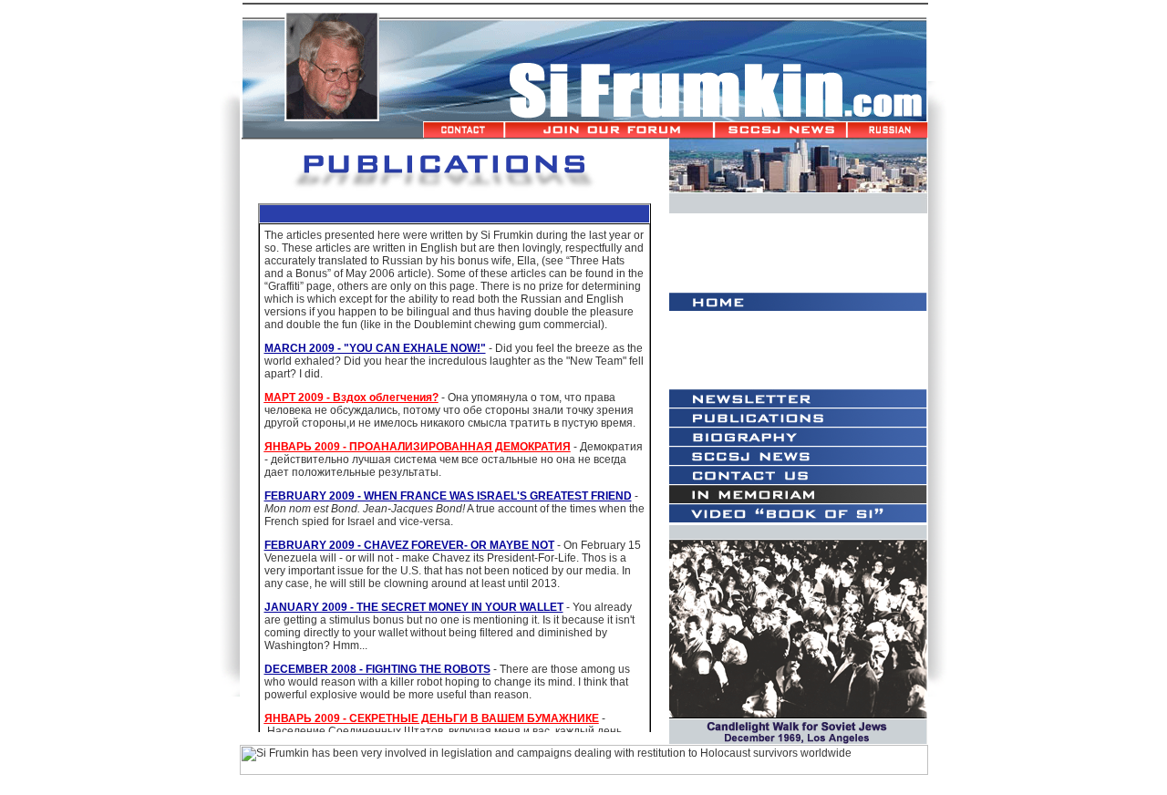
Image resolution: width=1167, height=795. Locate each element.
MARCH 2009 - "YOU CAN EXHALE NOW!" (375, 348)
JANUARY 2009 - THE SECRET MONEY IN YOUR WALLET (413, 607)
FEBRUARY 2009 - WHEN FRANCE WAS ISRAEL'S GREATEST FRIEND (448, 496)
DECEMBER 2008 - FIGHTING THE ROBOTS (377, 669)
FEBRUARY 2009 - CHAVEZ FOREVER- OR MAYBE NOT (409, 545)
